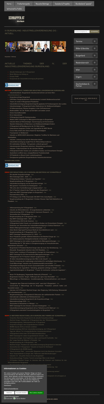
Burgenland (80, 55)
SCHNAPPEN (94, 31)
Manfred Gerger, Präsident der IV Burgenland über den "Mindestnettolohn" (34, 320)
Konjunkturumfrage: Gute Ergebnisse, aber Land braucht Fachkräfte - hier (33, 338)
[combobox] (82, 31)
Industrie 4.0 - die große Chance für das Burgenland (26, 356)
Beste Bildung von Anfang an (19, 74)
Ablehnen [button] (9, 392)
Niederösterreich (82, 62)
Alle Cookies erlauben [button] (36, 392)
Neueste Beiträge (42, 3)
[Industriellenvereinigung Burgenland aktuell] (13, 86)
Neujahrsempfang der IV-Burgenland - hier (23, 342)
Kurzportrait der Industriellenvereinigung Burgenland (26, 78)
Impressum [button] (7, 385)
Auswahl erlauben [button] (21, 392)
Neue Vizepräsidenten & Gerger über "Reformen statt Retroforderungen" (33, 353)
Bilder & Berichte (82, 48)
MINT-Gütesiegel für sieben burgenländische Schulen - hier (29, 336)
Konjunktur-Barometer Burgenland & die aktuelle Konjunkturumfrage (32, 318)
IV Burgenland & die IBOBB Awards (21, 349)
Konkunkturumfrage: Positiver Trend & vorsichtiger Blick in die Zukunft (32, 358)
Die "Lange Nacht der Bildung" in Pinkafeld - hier (25, 340)
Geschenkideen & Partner (82, 84)
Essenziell (9, 398)
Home (9, 3)
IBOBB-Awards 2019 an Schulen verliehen (23, 327)
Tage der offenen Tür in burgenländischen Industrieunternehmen (30, 331)
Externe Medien (20, 398)
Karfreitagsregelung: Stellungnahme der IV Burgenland (27, 322)
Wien (78, 69)
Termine (79, 41)
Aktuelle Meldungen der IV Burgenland (22, 72)
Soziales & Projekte (62, 3)
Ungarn (79, 76)
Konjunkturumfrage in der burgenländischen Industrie (27, 324)
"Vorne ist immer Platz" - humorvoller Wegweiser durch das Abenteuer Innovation (36, 351)
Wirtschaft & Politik (14, 8)
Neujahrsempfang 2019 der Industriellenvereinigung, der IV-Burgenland (33, 329)
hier (32, 174)
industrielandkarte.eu (14, 95)
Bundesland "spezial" (84, 3)
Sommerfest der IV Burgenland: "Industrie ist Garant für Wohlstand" (31, 347)
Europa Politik (14, 76)
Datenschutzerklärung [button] (11, 388)
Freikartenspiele (23, 3)
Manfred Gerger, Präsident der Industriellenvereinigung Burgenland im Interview (35, 344)
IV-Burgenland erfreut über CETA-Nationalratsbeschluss (28, 333)
